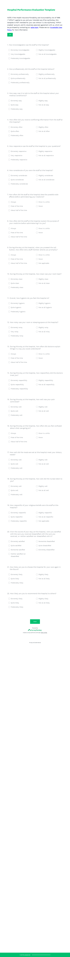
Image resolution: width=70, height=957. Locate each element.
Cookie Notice (37, 642)
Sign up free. (44, 632)
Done (35, 621)
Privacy (31, 642)
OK (10, 35)
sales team (34, 27)
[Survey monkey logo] (35, 630)
